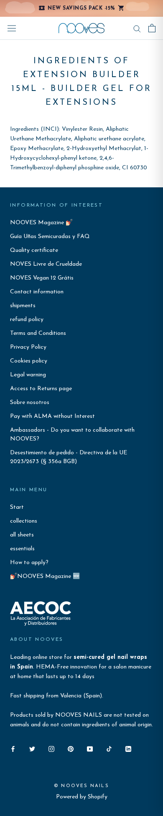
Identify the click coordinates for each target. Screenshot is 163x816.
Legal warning (28, 375)
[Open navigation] (12, 28)
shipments (23, 306)
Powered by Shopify (81, 797)
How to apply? (29, 563)
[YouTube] (90, 749)
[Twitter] (32, 749)
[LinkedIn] (128, 749)
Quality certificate (34, 250)
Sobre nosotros (29, 402)
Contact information (37, 292)
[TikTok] (109, 749)
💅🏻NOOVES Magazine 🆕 (45, 576)
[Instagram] (51, 749)
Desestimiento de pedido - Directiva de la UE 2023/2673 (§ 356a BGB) (68, 457)
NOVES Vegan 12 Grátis (42, 278)
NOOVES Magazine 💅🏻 (41, 223)
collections (23, 521)
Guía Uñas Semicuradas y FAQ (50, 236)
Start (17, 507)
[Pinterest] (71, 749)
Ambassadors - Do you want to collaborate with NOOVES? (72, 434)
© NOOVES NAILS (81, 786)
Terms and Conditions (38, 333)
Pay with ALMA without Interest (52, 416)
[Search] (137, 28)
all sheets (22, 535)
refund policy (26, 319)
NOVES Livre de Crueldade (46, 264)
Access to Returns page (41, 389)
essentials (22, 549)
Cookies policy (28, 361)
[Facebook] (13, 749)
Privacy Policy (28, 347)
